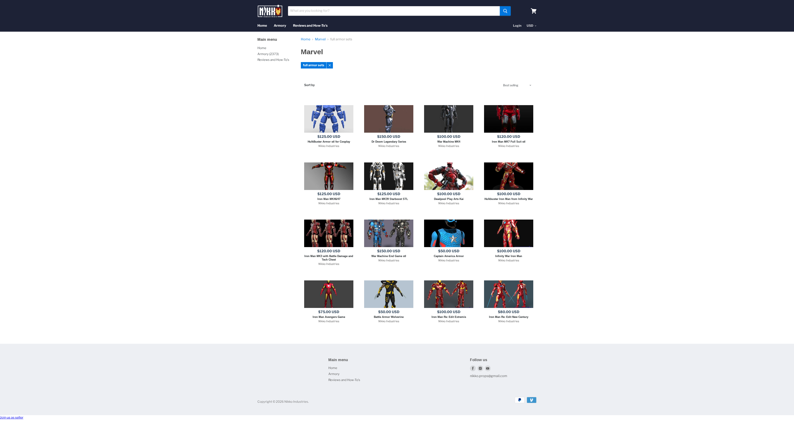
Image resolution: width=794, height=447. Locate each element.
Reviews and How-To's (310, 26)
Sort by (309, 85)
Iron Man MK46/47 (328, 199)
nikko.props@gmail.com (488, 376)
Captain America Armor (449, 256)
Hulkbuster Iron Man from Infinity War (508, 199)
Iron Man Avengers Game (329, 316)
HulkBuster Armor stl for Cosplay (329, 141)
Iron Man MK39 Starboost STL (388, 199)
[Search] (505, 11)
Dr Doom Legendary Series (389, 141)
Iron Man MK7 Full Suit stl (508, 141)
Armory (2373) (268, 54)
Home (262, 26)
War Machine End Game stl (388, 256)
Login (517, 26)
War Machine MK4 (448, 141)
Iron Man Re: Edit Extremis (449, 316)
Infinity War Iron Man (508, 256)
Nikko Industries (328, 146)
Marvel (320, 39)
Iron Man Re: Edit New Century (508, 316)
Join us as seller (11, 417)
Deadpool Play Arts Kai (449, 199)
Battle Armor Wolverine (389, 316)
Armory (280, 26)
